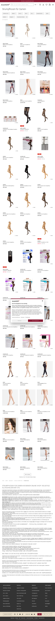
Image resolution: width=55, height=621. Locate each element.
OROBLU (41, 515)
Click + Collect (5, 593)
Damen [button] (6, 480)
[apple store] (32, 614)
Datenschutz (23, 618)
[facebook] (17, 614)
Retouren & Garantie (6, 590)
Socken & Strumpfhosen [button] (18, 480)
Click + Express (5, 595)
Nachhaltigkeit (47, 603)
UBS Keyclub (19, 598)
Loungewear (41, 529)
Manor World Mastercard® (21, 593)
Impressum (12, 618)
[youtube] (20, 614)
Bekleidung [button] (11, 480)
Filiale (20, 547)
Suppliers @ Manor (6, 598)
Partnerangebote (35, 595)
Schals (50, 528)
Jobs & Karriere (47, 590)
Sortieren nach (5, 13)
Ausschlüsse (34, 603)
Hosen (29, 533)
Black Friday (19, 606)
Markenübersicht (41, 618)
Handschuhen (6, 529)
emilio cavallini (30, 539)
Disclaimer (36, 618)
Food (46, 598)
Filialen (46, 593)
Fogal (38, 521)
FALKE (33, 538)
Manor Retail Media (6, 603)
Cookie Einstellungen (29, 618)
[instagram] (15, 614)
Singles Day (19, 603)
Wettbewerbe (34, 606)
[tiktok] (22, 614)
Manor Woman (6, 539)
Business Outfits (28, 528)
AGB (19, 618)
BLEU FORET (32, 521)
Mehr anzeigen (27, 474)
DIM (45, 515)
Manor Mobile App (20, 595)
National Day (19, 608)
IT (49, 614)
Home (3, 480)
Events (46, 595)
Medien (46, 606)
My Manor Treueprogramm (21, 590)
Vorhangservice (34, 593)
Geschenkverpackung (35, 590)
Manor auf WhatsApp (6, 606)
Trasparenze (23, 539)
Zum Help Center (7, 614)
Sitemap (16, 618)
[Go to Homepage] (5, 4)
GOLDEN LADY (13, 539)
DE (35, 4)
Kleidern (25, 511)
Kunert (48, 506)
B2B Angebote (34, 598)
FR (44, 614)
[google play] (34, 614)
